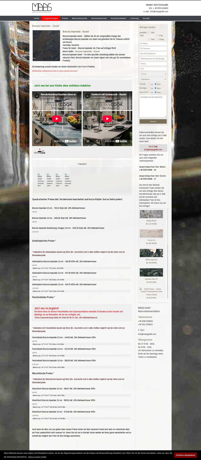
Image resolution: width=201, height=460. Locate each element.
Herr (153, 32)
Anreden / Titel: (144, 34)
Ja (152, 84)
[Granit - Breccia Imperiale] (46, 60)
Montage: (143, 88)
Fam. (153, 39)
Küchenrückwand (118, 18)
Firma (161, 39)
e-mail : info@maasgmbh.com (155, 11)
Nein (159, 84)
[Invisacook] (39, 154)
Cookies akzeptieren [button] (185, 455)
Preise (65, 18)
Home (36, 18)
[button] (37, 457)
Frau (161, 35)
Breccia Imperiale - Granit (76, 31)
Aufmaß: (143, 84)
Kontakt (146, 18)
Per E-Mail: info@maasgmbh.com (153, 148)
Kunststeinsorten (99, 18)
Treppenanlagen (50, 18)
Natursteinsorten (79, 18)
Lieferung (134, 18)
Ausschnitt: (144, 92)
